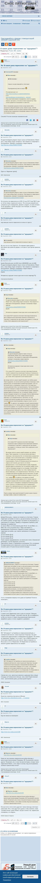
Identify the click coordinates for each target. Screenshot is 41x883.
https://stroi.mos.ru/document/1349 (10, 732)
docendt (7, 686)
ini (6, 240)
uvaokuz (19, 51)
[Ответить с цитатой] (35, 61)
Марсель (7, 149)
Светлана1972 (9, 71)
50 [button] (33, 57)
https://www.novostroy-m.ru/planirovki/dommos (18, 93)
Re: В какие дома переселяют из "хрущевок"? (19, 65)
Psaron (11, 51)
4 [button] (21, 57)
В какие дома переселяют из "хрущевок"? (18, 49)
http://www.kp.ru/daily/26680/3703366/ (11, 145)
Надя (6, 647)
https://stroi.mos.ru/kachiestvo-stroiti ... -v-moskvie (15, 698)
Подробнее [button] (7, 880)
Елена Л (7, 776)
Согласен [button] (30, 876)
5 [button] (23, 57)
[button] (13, 57)
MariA (8, 551)
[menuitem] (5, 20)
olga (6, 253)
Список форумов (7, 16)
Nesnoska (7, 129)
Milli (15, 51)
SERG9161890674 (9, 507)
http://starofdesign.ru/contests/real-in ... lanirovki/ (18, 97)
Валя (5, 59)
